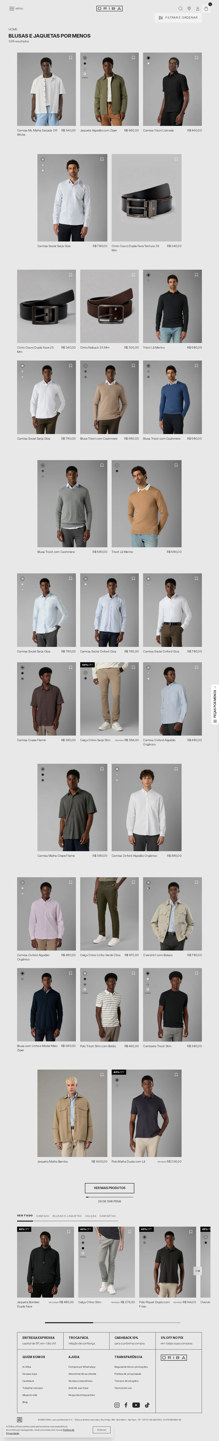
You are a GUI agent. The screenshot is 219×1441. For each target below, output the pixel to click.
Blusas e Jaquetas (67, 1215)
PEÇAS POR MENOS (215, 704)
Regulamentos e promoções (131, 1366)
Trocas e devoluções (126, 1380)
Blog (25, 1402)
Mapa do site (29, 1395)
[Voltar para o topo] (212, 1293)
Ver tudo (25, 1215)
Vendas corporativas (80, 1380)
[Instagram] (117, 1405)
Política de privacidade (127, 1373)
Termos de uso (123, 1388)
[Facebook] (126, 1405)
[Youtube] (136, 1405)
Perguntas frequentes (81, 1395)
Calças (90, 1215)
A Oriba (26, 1366)
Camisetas (108, 1215)
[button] (85, 58)
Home (13, 29)
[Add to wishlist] (71, 57)
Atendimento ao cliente (82, 1373)
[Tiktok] (147, 1405)
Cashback (28, 1380)
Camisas (42, 1215)
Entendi (101, 1429)
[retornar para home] (109, 8)
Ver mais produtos (109, 1188)
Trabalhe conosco (32, 1388)
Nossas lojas (29, 1373)
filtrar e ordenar (182, 17)
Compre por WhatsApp (81, 1366)
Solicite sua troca (78, 1388)
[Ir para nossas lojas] (189, 8)
